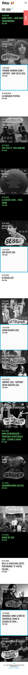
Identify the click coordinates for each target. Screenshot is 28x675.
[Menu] (25, 3)
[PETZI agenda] (8, 3)
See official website (12, 8)
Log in (14, 663)
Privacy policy (11, 668)
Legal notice (17, 668)
